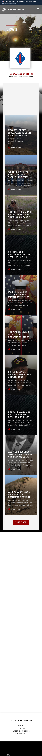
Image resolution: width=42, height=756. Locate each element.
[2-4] (8, 96)
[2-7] (28, 96)
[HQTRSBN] (21, 85)
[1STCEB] (28, 103)
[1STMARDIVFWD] (15, 85)
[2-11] (8, 103)
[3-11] (15, 103)
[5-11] (21, 103)
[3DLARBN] (15, 110)
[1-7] (21, 96)
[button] (9, 4)
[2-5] (21, 92)
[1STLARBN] (8, 107)
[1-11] (28, 100)
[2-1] (15, 89)
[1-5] (15, 92)
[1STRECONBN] (15, 107)
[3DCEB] (8, 110)
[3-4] (15, 100)
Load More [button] (21, 522)
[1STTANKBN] (21, 107)
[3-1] (21, 89)
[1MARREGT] (28, 85)
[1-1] (8, 89)
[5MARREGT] (8, 92)
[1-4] (28, 89)
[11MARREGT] (21, 100)
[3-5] (28, 92)
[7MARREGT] (15, 96)
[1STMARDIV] (8, 85)
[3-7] (8, 100)
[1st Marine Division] (13, 9)
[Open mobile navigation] (38, 9)
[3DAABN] (28, 107)
